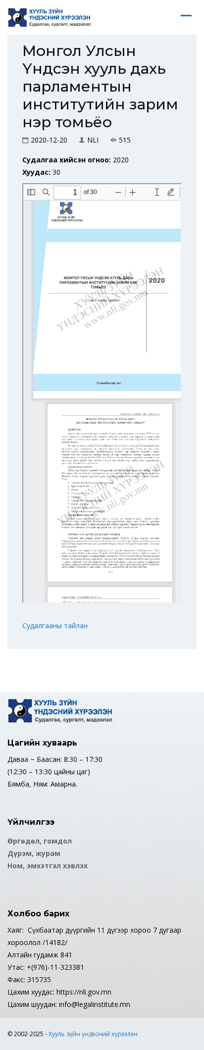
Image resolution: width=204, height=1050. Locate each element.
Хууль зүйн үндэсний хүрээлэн (93, 1034)
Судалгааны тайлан (55, 625)
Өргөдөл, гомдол (39, 841)
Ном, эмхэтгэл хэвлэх (47, 865)
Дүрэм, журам (33, 853)
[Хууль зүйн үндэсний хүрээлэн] (49, 17)
